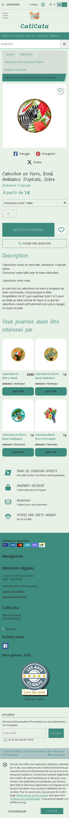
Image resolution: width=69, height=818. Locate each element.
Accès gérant (57, 754)
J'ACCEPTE (52, 811)
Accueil (10, 54)
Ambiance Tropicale (15, 69)
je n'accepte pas (17, 811)
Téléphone (11, 629)
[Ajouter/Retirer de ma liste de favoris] (61, 230)
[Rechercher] (64, 44)
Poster (37, 162)
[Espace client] (43, 4)
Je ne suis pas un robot (21, 739)
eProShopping (10, 754)
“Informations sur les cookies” (32, 795)
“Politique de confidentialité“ (25, 798)
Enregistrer (48, 154)
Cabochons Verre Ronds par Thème (23, 62)
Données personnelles (14, 596)
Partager (24, 154)
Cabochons (26, 54)
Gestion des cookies (13, 591)
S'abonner (56, 733)
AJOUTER (18, 391)
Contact (34, 4)
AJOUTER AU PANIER (28, 230)
